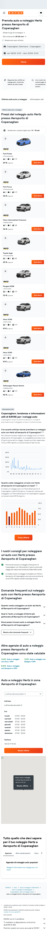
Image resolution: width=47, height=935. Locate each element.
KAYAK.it (8, 887)
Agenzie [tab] (8, 853)
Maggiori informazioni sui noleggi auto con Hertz (22, 868)
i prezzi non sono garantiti (12, 912)
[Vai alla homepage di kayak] (15, 12)
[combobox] (14, 32)
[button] (4, 12)
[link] (23, 537)
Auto (15, 887)
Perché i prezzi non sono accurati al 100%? (21, 928)
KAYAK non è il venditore (14, 919)
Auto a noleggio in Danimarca (29, 887)
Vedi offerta (38, 163)
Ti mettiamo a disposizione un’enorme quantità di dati (19, 923)
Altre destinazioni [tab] (23, 853)
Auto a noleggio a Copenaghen (22, 890)
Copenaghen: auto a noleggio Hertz (22, 892)
